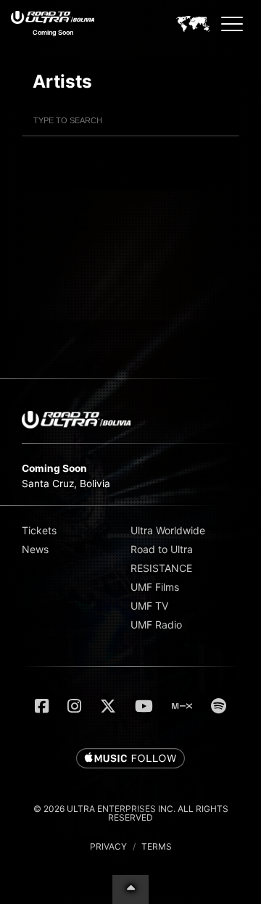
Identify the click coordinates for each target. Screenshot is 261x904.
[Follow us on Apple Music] (130, 759)
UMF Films (154, 587)
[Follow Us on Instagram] (74, 706)
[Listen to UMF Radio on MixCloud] (182, 706)
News (35, 549)
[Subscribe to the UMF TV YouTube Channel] (144, 706)
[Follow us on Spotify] (218, 706)
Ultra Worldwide (167, 530)
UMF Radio (156, 624)
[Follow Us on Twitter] (108, 706)
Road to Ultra (161, 549)
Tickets (39, 530)
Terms (156, 846)
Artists (62, 81)
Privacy (108, 846)
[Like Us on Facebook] (42, 706)
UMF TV (149, 606)
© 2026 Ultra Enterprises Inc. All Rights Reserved (130, 813)
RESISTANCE (161, 568)
